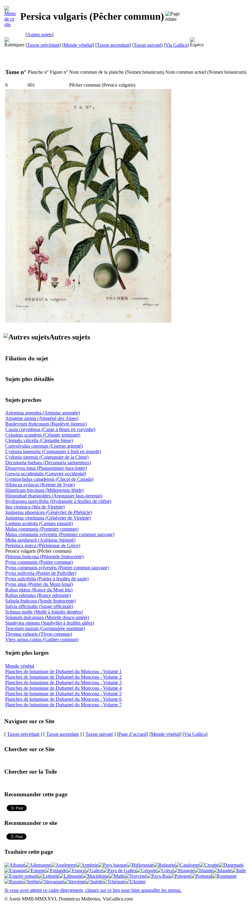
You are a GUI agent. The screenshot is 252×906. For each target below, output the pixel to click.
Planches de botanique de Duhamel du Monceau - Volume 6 (63, 699)
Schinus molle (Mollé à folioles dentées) (44, 611)
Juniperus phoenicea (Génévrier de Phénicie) (48, 512)
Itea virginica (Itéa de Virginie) (35, 506)
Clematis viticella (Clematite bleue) (39, 440)
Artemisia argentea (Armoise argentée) (42, 412)
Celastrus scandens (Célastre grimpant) (42, 434)
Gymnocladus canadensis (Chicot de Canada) (49, 479)
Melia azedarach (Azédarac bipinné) (40, 540)
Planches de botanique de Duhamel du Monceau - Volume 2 (63, 677)
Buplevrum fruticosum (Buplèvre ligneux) (46, 423)
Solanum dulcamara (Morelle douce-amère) (47, 617)
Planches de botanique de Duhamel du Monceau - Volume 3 (63, 682)
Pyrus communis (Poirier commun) (39, 562)
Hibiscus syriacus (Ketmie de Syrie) (40, 484)
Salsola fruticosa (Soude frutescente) (40, 600)
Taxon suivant (147, 45)
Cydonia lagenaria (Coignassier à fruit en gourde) (53, 451)
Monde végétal (78, 45)
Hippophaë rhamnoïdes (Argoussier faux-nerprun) (53, 495)
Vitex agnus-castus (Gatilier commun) (41, 639)
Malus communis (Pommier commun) (41, 528)
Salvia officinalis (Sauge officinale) (39, 606)
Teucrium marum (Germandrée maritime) (45, 628)
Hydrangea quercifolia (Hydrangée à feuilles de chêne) (58, 501)
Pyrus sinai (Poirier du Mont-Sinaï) (39, 584)
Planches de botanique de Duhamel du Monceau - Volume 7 (63, 704)
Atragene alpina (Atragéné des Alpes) (41, 418)
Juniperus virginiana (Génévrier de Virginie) (48, 517)
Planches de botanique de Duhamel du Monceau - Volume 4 (63, 688)
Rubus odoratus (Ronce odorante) (38, 595)
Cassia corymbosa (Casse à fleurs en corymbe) (50, 429)
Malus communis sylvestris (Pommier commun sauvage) (59, 534)
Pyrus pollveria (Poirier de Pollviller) (40, 573)
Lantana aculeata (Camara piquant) (39, 523)
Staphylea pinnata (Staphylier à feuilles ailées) (49, 623)
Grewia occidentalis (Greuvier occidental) (45, 473)
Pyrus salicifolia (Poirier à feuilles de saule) (47, 578)
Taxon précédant (43, 45)
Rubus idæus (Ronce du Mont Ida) (39, 589)
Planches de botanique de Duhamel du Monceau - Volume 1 (63, 671)
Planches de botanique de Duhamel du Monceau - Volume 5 (63, 693)
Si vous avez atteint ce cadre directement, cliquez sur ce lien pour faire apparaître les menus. (93, 890)
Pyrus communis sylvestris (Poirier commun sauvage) (57, 567)
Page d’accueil (132, 734)
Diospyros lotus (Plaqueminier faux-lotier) (46, 468)
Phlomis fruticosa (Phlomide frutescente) (44, 556)
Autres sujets (39, 34)
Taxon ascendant (113, 45)
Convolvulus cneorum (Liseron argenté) (44, 446)
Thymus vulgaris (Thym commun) (38, 634)
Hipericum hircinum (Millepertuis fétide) (44, 490)
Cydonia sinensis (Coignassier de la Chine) (47, 457)
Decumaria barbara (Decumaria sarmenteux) (48, 462)
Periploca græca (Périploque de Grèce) (42, 545)
